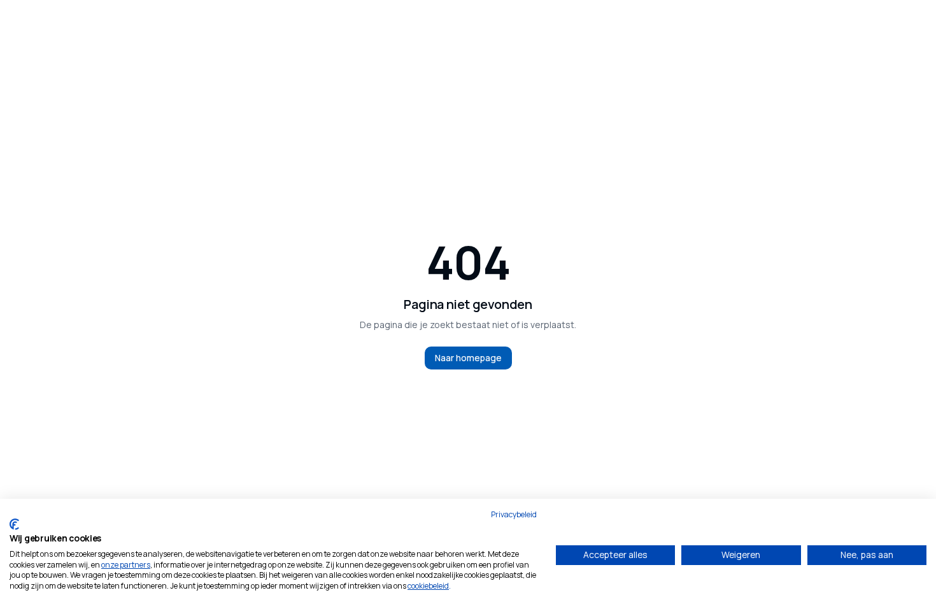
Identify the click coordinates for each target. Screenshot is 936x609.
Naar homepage (468, 358)
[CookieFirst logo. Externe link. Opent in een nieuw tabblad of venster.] (14, 524)
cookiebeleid (428, 585)
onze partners (125, 564)
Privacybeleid (514, 514)
